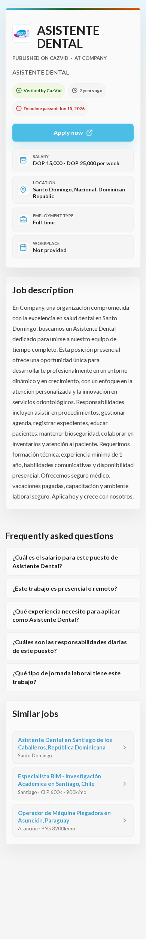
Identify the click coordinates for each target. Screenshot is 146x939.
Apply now (68, 132)
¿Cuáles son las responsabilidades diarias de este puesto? (69, 646)
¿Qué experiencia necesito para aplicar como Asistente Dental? (66, 615)
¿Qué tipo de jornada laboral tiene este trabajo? (66, 677)
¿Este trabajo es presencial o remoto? (64, 588)
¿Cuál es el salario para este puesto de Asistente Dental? (65, 561)
